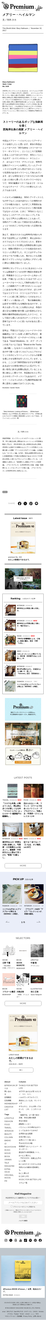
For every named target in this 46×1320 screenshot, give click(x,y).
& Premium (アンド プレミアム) (23, 7)
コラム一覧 (23, 1183)
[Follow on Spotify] (30, 1240)
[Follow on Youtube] (20, 1240)
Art (5, 492)
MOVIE (7, 1153)
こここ (33, 1314)
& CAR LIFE (24, 1176)
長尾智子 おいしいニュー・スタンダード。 (30, 1147)
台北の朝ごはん (25, 1137)
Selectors (23, 938)
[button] (7, 922)
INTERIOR (8, 1131)
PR (5, 1181)
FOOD (7, 1124)
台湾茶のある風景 (26, 1134)
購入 (21, 1070)
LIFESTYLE (9, 1118)
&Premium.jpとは (11, 1086)
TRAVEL (7, 1128)
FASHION (8, 1121)
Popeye (16, 1314)
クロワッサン (28, 1311)
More (23, 865)
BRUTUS (10, 1311)
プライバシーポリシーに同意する (24, 1207)
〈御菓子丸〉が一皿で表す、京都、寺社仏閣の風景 (30, 1116)
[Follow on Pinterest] (35, 1240)
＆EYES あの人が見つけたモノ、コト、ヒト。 (30, 1092)
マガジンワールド (10, 1316)
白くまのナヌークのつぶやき (30, 1164)
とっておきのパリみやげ (28, 1130)
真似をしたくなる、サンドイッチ (30, 1101)
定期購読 (7, 1097)
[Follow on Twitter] (10, 1240)
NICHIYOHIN (10, 1147)
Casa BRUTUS (18, 1311)
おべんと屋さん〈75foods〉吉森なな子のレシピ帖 (30, 1158)
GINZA (35, 1311)
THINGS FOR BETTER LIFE (28, 1086)
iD (5, 1144)
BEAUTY (8, 1134)
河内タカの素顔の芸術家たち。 (29, 1168)
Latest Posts (23, 777)
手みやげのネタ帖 (26, 1143)
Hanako (41, 1311)
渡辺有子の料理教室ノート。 (30, 1152)
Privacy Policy (27, 1316)
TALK (6, 1163)
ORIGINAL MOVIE (9, 1176)
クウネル (10, 1314)
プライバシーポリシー (25, 1210)
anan (4, 1311)
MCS (37, 1314)
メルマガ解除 (23, 1221)
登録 (23, 1216)
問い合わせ (7, 1092)
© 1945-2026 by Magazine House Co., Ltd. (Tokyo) (22, 1308)
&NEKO (7, 1140)
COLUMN (8, 1137)
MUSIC (7, 1150)
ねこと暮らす (24, 1173)
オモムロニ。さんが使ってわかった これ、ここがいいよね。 (30, 1109)
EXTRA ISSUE (7, 1170)
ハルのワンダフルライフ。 (29, 1097)
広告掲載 (7, 1100)
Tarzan (22, 1314)
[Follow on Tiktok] (25, 1240)
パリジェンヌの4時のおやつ (29, 1127)
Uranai (8, 1160)
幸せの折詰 (23, 1121)
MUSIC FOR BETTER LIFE (30, 1179)
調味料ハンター (25, 1124)
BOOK (7, 1156)
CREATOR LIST (8, 1108)
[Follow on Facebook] (40, 1240)
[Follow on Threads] (15, 1240)
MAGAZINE (9, 1166)
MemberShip (11, 1104)
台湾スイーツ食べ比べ (27, 1140)
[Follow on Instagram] (5, 1240)
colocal (27, 1314)
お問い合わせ (37, 1316)
